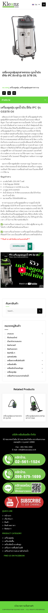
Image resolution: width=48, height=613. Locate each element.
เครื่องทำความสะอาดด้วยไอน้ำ (18, 375)
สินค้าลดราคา (12, 349)
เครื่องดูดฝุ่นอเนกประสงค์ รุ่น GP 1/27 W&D (35, 417)
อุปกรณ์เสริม (12, 356)
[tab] (24, 100)
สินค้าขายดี (11, 345)
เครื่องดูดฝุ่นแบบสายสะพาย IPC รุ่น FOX (12, 417)
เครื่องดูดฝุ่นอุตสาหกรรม (29, 88)
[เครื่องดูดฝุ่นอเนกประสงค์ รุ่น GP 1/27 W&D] (35, 404)
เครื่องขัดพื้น (12, 364)
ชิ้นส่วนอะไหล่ (12, 337)
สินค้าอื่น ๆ (11, 352)
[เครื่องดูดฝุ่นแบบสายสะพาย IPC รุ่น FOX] (12, 404)
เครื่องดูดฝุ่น (11, 372)
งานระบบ (10, 333)
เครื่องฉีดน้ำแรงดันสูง (15, 368)
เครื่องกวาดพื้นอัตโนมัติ (16, 360)
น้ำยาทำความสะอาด (14, 341)
